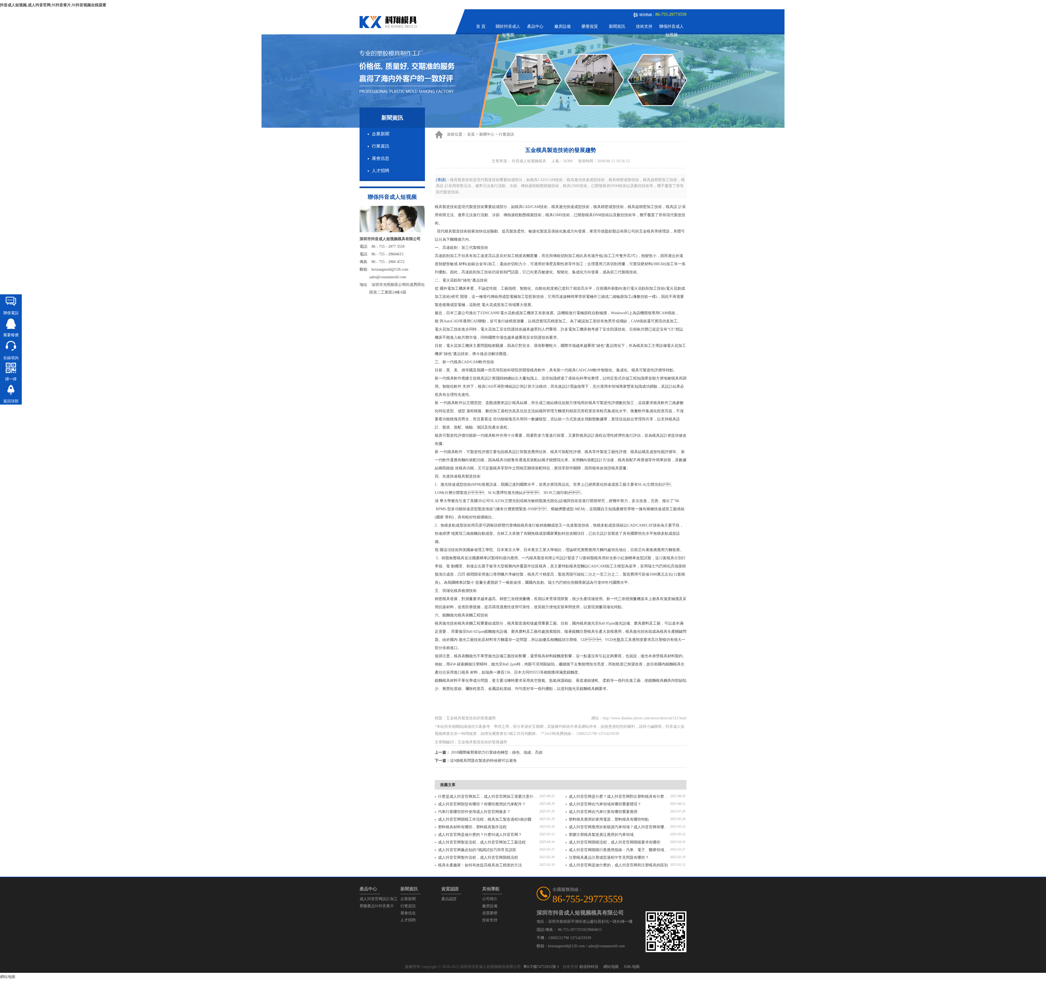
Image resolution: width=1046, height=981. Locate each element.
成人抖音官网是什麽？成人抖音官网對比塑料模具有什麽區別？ (619, 796)
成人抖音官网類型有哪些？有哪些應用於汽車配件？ (482, 804)
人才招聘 (380, 170)
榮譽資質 (590, 26)
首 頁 (480, 26)
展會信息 (380, 158)
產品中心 (535, 26)
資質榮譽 (489, 913)
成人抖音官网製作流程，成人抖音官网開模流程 (478, 857)
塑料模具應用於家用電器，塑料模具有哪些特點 (609, 819)
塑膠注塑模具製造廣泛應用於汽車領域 (601, 835)
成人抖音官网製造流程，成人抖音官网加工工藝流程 (482, 842)
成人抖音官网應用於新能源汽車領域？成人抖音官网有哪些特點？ (619, 827)
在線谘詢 (11, 358)
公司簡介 (489, 899)
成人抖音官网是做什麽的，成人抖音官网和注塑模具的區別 (618, 865)
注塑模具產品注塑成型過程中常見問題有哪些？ (609, 857)
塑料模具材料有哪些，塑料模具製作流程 (472, 827)
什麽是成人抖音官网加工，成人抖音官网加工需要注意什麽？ (488, 796)
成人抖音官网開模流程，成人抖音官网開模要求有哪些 (614, 842)
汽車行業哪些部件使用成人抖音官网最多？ (474, 812)
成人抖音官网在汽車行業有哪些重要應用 (603, 812)
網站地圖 (611, 967)
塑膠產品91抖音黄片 (377, 906)
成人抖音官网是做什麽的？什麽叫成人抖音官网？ (480, 835)
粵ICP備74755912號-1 (541, 967)
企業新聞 (380, 134)
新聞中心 (486, 134)
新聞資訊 (617, 26)
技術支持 (644, 26)
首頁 (471, 134)
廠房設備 (562, 26)
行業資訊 (380, 146)
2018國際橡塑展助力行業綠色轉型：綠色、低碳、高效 (497, 752)
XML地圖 (632, 967)
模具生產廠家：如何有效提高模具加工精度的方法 (480, 865)
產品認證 (449, 899)
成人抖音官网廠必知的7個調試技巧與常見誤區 (477, 850)
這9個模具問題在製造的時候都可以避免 (483, 761)
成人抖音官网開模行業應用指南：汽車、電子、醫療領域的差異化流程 (619, 850)
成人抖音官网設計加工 (379, 899)
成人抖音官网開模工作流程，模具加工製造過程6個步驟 (484, 819)
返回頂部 (11, 401)
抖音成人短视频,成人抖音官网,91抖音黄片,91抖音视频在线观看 (53, 5)
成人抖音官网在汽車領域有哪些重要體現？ (605, 804)
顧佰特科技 (588, 967)
